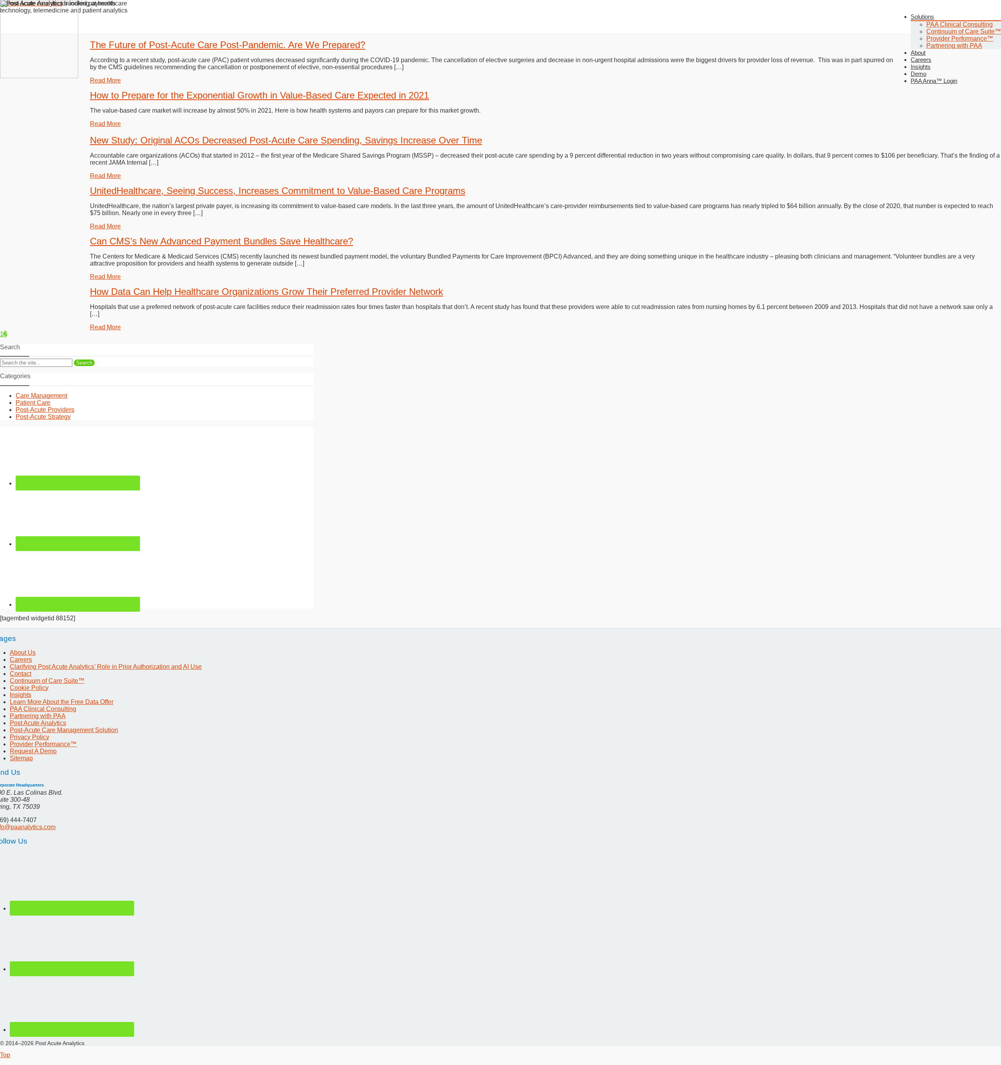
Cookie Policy (29, 687)
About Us (23, 652)
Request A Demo (33, 751)
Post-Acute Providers (45, 409)
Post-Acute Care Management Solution (64, 730)
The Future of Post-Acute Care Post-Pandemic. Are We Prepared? (227, 45)
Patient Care (33, 402)
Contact (20, 673)
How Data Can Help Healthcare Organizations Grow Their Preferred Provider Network (266, 291)
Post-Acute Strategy (43, 416)
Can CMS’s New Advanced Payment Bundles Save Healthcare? (221, 241)
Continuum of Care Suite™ (963, 31)
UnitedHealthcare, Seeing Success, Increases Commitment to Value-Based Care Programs (277, 190)
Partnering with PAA (954, 45)
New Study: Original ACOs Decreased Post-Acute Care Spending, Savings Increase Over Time (286, 140)
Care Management (41, 395)
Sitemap (21, 758)
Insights (20, 694)
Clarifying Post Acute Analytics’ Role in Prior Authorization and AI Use (106, 666)
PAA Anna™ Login (934, 80)
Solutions (922, 16)
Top (5, 1055)
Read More (105, 80)
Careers (21, 659)
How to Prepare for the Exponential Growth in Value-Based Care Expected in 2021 (259, 95)
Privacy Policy (29, 737)
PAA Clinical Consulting (959, 24)
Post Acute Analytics (38, 723)
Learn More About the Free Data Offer (61, 702)
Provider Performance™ (959, 38)
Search (84, 363)
